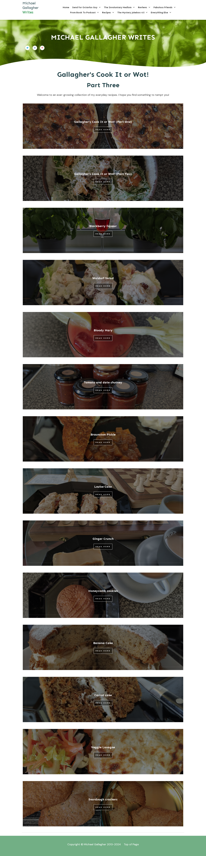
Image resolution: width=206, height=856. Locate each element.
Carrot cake (103, 695)
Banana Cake (103, 643)
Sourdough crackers (103, 799)
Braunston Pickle (103, 434)
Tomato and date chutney (103, 382)
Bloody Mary (103, 330)
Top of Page (131, 844)
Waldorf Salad (103, 278)
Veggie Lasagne (103, 747)
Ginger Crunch (103, 539)
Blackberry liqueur (103, 226)
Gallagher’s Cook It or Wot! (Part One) (103, 122)
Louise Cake (103, 486)
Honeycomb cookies (103, 591)
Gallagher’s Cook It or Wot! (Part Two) (103, 174)
